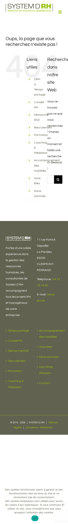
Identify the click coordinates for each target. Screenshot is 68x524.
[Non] (63, 504)
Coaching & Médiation (15, 384)
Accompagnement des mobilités (49, 333)
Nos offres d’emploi (46, 370)
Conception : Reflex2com (39, 427)
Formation (41, 134)
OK (35, 518)
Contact (44, 383)
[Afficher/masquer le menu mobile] (60, 12)
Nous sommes (49, 356)
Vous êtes (45, 346)
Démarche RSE (18, 350)
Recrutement (43, 127)
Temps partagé (18, 330)
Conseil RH (15, 340)
